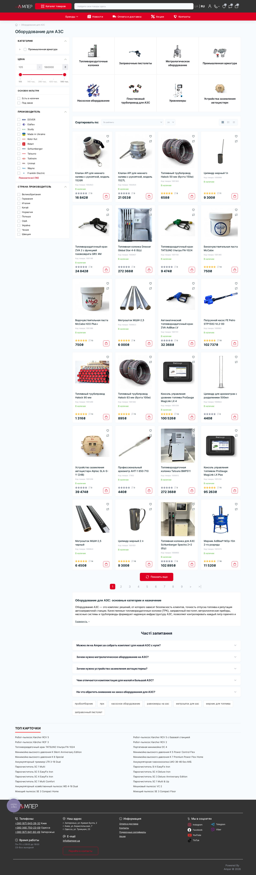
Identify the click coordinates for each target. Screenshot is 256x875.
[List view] (228, 122)
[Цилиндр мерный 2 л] (135, 519)
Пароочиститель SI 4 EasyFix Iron (151, 766)
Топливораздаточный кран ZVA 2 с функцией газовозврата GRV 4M (91, 250)
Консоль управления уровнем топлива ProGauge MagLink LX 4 (177, 397)
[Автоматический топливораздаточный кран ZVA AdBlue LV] (178, 298)
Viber (218, 829)
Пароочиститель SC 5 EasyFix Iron (34, 771)
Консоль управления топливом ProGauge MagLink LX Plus (216, 471)
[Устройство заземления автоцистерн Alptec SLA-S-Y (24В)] (92, 446)
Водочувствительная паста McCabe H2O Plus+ (91, 322)
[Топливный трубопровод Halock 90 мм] (92, 372)
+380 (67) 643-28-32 (27, 823)
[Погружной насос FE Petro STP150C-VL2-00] (221, 298)
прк (102, 703)
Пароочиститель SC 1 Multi (30, 766)
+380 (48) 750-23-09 (27, 827)
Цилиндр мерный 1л (216, 173)
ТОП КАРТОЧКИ (28, 728)
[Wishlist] (107, 136)
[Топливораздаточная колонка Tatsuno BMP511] (178, 446)
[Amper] (70, 806)
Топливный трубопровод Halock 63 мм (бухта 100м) (134, 395)
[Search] (190, 6)
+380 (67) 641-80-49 (27, 831)
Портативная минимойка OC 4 (150, 747)
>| (200, 586)
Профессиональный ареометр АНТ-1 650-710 (133, 469)
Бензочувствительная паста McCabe (221, 248)
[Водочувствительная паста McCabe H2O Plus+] (92, 298)
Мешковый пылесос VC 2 (147, 786)
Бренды (70, 16)
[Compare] (107, 141)
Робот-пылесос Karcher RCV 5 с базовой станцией (161, 737)
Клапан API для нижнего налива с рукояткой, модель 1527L (135, 177)
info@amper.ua (71, 840)
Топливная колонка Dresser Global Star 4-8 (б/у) (134, 248)
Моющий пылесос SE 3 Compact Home (37, 791)
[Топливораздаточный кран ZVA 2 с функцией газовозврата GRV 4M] (92, 225)
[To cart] (106, 196)
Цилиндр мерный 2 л (130, 540)
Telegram (220, 824)
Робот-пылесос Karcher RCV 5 (32, 737)
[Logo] (23, 6)
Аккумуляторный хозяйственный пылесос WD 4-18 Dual (46, 786)
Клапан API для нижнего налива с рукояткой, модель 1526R (92, 177)
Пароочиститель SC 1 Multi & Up (151, 781)
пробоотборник (84, 703)
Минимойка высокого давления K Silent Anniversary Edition (48, 752)
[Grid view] (222, 122)
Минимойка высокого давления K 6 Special (39, 756)
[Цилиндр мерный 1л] (221, 151)
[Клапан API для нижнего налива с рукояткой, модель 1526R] (92, 151)
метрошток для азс (187, 703)
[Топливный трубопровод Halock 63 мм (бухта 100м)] (135, 372)
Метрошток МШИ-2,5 (131, 320)
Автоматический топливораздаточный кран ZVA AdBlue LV (177, 324)
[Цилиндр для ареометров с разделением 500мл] (221, 372)
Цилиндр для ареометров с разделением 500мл (220, 395)
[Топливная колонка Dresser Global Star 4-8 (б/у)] (135, 225)
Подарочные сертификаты (132, 832)
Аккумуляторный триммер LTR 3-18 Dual (38, 761)
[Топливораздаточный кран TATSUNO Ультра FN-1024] (178, 225)
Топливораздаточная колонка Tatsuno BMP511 (176, 469)
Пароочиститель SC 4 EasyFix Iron (34, 776)
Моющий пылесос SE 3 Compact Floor (154, 791)
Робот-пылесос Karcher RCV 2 (150, 742)
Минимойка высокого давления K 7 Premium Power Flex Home (168, 756)
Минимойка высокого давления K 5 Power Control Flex (164, 752)
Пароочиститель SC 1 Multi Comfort (35, 781)
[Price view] (234, 122)
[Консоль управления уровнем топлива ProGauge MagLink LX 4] (178, 372)
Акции (160, 16)
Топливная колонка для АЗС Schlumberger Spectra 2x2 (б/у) (178, 544)
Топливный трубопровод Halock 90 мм (90, 395)
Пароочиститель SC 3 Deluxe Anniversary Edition (160, 776)
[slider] (20, 75)
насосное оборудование (125, 703)
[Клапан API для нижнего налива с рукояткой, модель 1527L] (135, 151)
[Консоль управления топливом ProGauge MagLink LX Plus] (221, 446)
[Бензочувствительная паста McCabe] (221, 225)
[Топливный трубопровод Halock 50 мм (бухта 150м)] (178, 151)
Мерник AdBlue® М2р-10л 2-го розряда (219, 542)
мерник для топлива (218, 703)
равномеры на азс (158, 703)
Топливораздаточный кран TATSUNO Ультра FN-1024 (177, 248)
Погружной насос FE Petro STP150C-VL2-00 (219, 322)
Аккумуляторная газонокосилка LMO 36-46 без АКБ (162, 761)
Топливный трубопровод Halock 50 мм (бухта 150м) (177, 175)
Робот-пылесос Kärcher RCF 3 (32, 742)
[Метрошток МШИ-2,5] (135, 298)
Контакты (185, 16)
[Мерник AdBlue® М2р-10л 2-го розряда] (221, 519)
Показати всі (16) (29, 178)
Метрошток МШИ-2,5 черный (88, 542)
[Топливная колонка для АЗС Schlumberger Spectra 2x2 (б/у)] (178, 519)
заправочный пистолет (88, 712)
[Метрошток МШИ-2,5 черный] (92, 519)
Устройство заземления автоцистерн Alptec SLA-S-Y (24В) (91, 471)
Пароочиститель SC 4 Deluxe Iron (151, 771)
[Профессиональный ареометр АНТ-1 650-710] (135, 446)
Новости (97, 16)
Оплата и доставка (129, 16)
